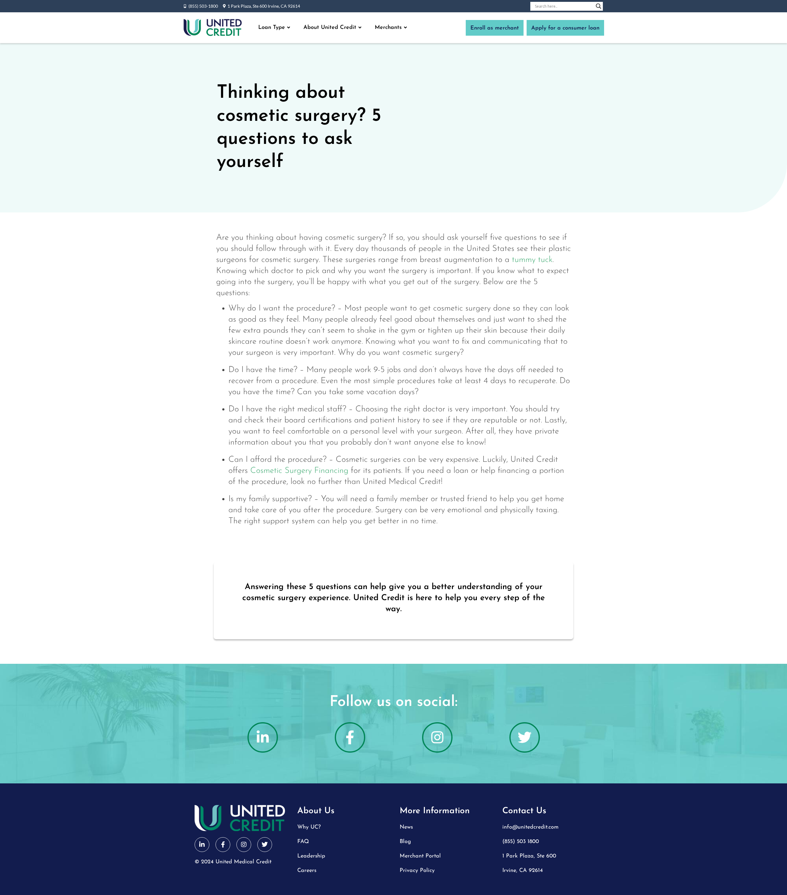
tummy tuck (532, 260)
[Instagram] (437, 737)
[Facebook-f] (350, 737)
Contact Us (524, 811)
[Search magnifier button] (598, 6)
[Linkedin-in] (262, 737)
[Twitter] (524, 737)
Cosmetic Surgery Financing (299, 471)
